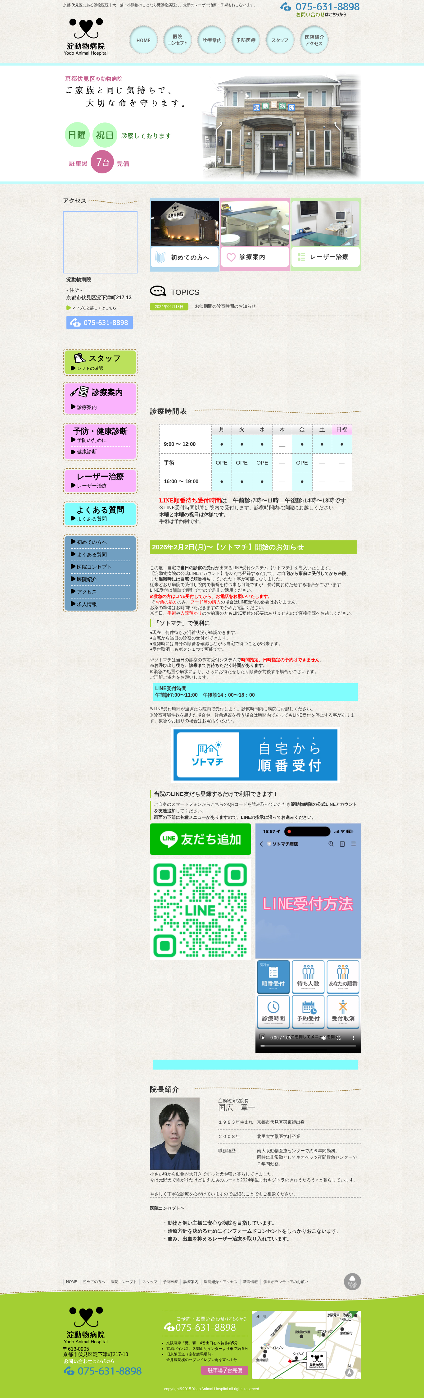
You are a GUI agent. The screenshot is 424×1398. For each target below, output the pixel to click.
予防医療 (170, 1282)
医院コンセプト (124, 1282)
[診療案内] (211, 52)
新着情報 (250, 1282)
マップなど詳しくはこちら (94, 308)
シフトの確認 (90, 368)
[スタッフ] (280, 52)
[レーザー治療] (325, 244)
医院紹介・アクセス (220, 1282)
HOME (71, 1282)
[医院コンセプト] (177, 52)
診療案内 (190, 1282)
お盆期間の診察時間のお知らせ (225, 306)
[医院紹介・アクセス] (314, 52)
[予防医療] (245, 52)
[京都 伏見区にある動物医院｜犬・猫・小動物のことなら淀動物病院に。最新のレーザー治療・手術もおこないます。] (85, 54)
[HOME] (143, 52)
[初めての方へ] (185, 244)
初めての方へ (94, 1282)
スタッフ (149, 1282)
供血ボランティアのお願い (286, 1282)
